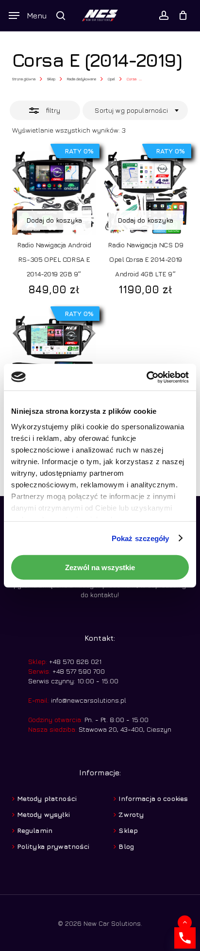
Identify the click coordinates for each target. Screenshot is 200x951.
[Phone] (185, 938)
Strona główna (23, 78)
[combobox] (135, 110)
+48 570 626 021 (74, 661)
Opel (111, 78)
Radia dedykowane (81, 78)
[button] (28, 15)
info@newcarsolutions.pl (88, 700)
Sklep (51, 78)
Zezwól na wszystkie (100, 567)
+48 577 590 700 (77, 671)
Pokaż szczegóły (140, 538)
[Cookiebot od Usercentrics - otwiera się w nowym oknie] (146, 377)
